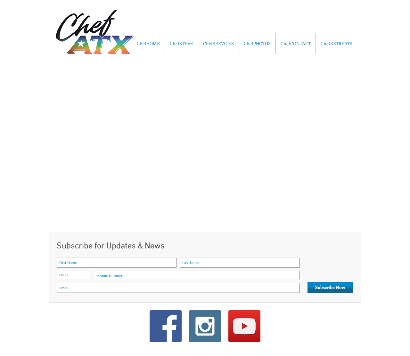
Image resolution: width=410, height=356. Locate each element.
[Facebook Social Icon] (166, 326)
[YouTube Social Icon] (244, 326)
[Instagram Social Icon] (205, 326)
